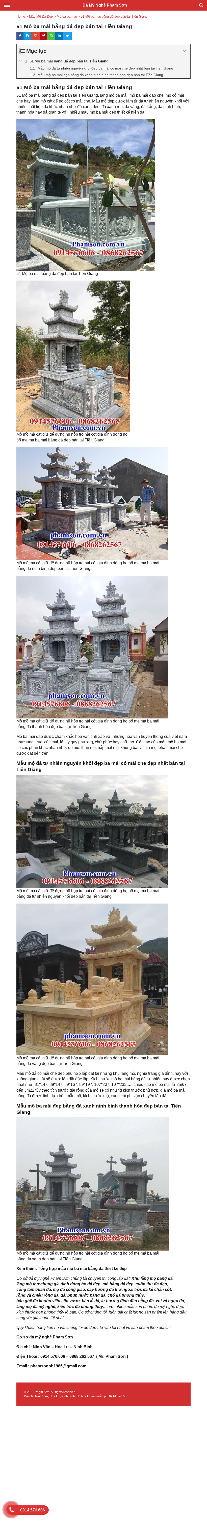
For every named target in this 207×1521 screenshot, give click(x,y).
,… (105, 1306)
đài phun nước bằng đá (83, 1295)
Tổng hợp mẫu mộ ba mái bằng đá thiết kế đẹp (82, 1268)
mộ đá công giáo (69, 1289)
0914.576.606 (118, 1396)
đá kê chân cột (157, 1289)
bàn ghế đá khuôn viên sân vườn (48, 1301)
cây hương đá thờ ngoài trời (114, 1289)
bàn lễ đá (90, 1301)
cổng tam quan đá (33, 1289)
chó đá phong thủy (126, 1295)
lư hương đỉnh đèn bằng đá (127, 1301)
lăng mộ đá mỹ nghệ (35, 1306)
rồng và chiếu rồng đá (37, 1295)
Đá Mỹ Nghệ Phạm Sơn (105, 5)
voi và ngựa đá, (170, 1301)
